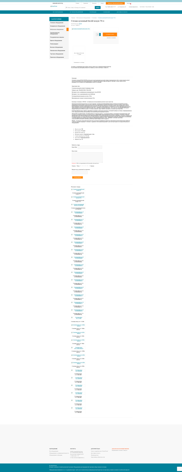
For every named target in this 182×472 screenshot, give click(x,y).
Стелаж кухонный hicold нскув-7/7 (78, 193)
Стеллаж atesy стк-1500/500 (78, 404)
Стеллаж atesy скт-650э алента (78, 336)
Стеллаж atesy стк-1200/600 (78, 389)
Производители (94, 455)
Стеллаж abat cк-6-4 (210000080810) (78, 291)
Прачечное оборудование (57, 57)
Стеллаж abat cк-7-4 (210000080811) (78, 306)
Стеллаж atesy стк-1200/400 (78, 374)
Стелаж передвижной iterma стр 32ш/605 (78, 208)
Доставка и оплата (122, 12)
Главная (77, 3)
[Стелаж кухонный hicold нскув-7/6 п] (81, 28)
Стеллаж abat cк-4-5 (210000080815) (78, 269)
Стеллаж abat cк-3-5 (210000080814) (78, 254)
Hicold (80, 23)
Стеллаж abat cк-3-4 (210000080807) (78, 246)
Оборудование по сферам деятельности (59, 453)
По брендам (93, 12)
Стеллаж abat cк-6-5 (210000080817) (78, 299)
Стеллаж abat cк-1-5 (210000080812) (78, 223)
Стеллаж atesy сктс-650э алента (78, 359)
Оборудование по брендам (55, 455)
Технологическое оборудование (54, 33)
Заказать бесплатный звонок (120, 448)
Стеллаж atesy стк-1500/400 (78, 397)
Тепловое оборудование (56, 22)
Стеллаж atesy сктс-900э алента (78, 367)
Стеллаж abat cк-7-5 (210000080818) (78, 314)
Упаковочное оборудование (57, 50)
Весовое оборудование (56, 47)
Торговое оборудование (56, 54)
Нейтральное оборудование (56, 29)
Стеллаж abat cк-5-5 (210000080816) (78, 284)
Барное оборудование (56, 40)
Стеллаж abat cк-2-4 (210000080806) (78, 231)
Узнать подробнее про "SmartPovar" (99, 451)
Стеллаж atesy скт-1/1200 (77, 321)
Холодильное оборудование (57, 26)
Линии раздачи (54, 44)
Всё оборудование (53, 451)
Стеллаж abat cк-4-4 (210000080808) (78, 261)
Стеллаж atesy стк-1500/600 (78, 412)
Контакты (94, 3)
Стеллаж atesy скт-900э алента (78, 344)
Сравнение (85, 3)
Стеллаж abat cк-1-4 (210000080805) (78, 216)
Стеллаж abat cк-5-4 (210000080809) (78, 276)
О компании (106, 12)
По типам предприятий (76, 12)
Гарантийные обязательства (98, 457)
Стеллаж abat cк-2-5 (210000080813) (78, 239)
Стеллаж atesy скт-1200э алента (78, 329)
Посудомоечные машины (57, 37)
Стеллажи (94, 17)
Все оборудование (58, 12)
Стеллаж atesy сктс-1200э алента (78, 352)
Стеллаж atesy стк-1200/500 (78, 382)
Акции (102, 3)
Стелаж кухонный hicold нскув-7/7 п (78, 201)
